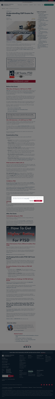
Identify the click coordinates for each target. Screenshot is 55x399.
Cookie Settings (31, 200)
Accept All (38, 200)
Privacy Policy (27, 198)
